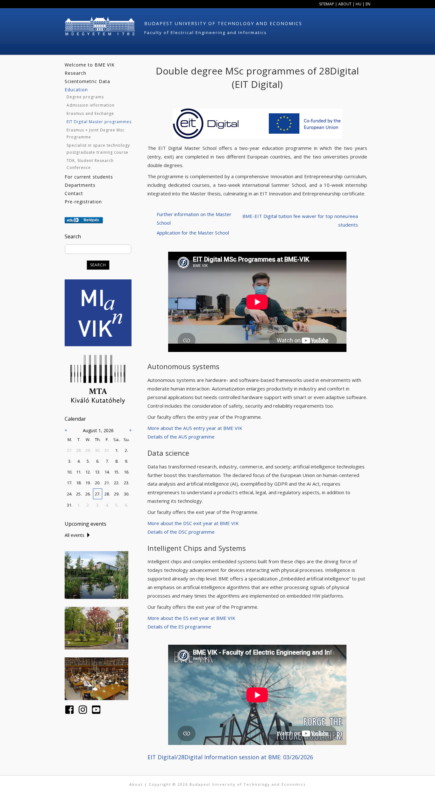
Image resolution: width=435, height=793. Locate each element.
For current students (89, 177)
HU (358, 4)
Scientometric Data (87, 81)
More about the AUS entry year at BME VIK (194, 428)
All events (74, 535)
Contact (74, 193)
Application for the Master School (193, 232)
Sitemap (326, 4)
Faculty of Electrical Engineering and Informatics (205, 32)
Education (76, 90)
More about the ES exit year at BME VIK (191, 618)
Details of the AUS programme (181, 436)
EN (368, 4)
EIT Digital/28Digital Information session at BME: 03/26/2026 (230, 757)
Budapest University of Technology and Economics (223, 23)
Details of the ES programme (179, 626)
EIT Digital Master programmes (99, 121)
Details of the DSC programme (181, 532)
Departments (80, 185)
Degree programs (85, 97)
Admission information (91, 105)
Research (75, 73)
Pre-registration (83, 202)
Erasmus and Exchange (90, 113)
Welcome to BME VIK (90, 65)
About (345, 4)
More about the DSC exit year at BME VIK (193, 523)
